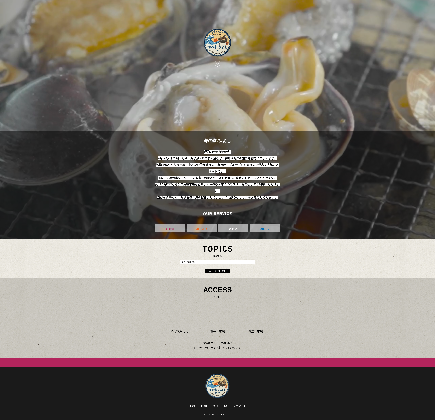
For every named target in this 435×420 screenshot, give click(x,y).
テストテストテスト (189, 262)
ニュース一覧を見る (217, 271)
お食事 (192, 406)
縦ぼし (226, 406)
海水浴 (215, 406)
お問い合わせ (239, 406)
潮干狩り (204, 406)
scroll (217, 64)
